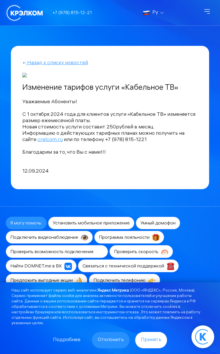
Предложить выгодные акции (42, 280)
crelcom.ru (50, 140)
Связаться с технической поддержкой (123, 266)
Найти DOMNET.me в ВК (36, 266)
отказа (132, 312)
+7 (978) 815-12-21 (72, 13)
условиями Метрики (98, 307)
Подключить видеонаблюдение (44, 237)
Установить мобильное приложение (91, 223)
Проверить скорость (137, 252)
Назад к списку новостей (57, 63)
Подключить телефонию (120, 280)
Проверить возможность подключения (52, 252)
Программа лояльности (125, 237)
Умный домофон (158, 223)
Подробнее (66, 340)
